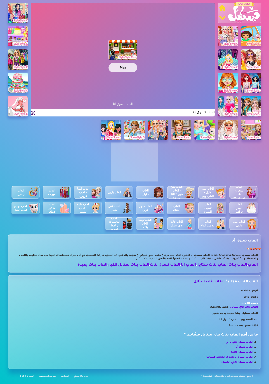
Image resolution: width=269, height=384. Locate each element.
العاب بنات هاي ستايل (244, 307)
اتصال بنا (65, 376)
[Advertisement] (134, 163)
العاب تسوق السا (242, 352)
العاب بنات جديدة (92, 265)
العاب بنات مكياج (81, 376)
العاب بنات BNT (27, 376)
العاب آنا (188, 265)
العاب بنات (237, 265)
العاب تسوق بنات (165, 265)
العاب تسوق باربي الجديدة (237, 362)
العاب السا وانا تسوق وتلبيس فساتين (229, 357)
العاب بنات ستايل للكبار (128, 265)
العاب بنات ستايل (212, 265)
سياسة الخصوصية (47, 376)
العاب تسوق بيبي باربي (239, 342)
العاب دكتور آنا (244, 347)
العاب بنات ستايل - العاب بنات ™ (215, 376)
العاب (253, 265)
